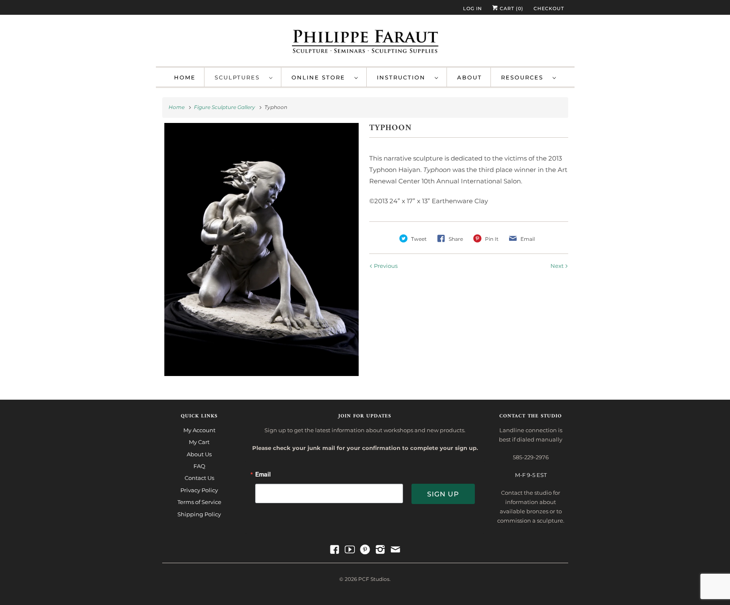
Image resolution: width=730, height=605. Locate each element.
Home (185, 77)
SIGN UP (443, 494)
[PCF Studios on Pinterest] (365, 549)
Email (263, 474)
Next (557, 265)
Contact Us (199, 477)
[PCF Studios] (365, 42)
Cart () (510, 8)
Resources (524, 77)
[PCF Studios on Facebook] (334, 549)
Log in (472, 8)
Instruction (403, 77)
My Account (199, 430)
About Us (199, 454)
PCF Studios (374, 579)
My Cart (199, 442)
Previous (385, 265)
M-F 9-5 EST (531, 474)
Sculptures (240, 77)
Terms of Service (199, 502)
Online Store (320, 77)
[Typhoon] (261, 249)
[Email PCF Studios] (395, 549)
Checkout (549, 8)
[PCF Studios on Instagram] (380, 549)
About (469, 77)
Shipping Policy (199, 514)
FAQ (199, 466)
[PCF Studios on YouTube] (349, 549)
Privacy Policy (199, 490)
